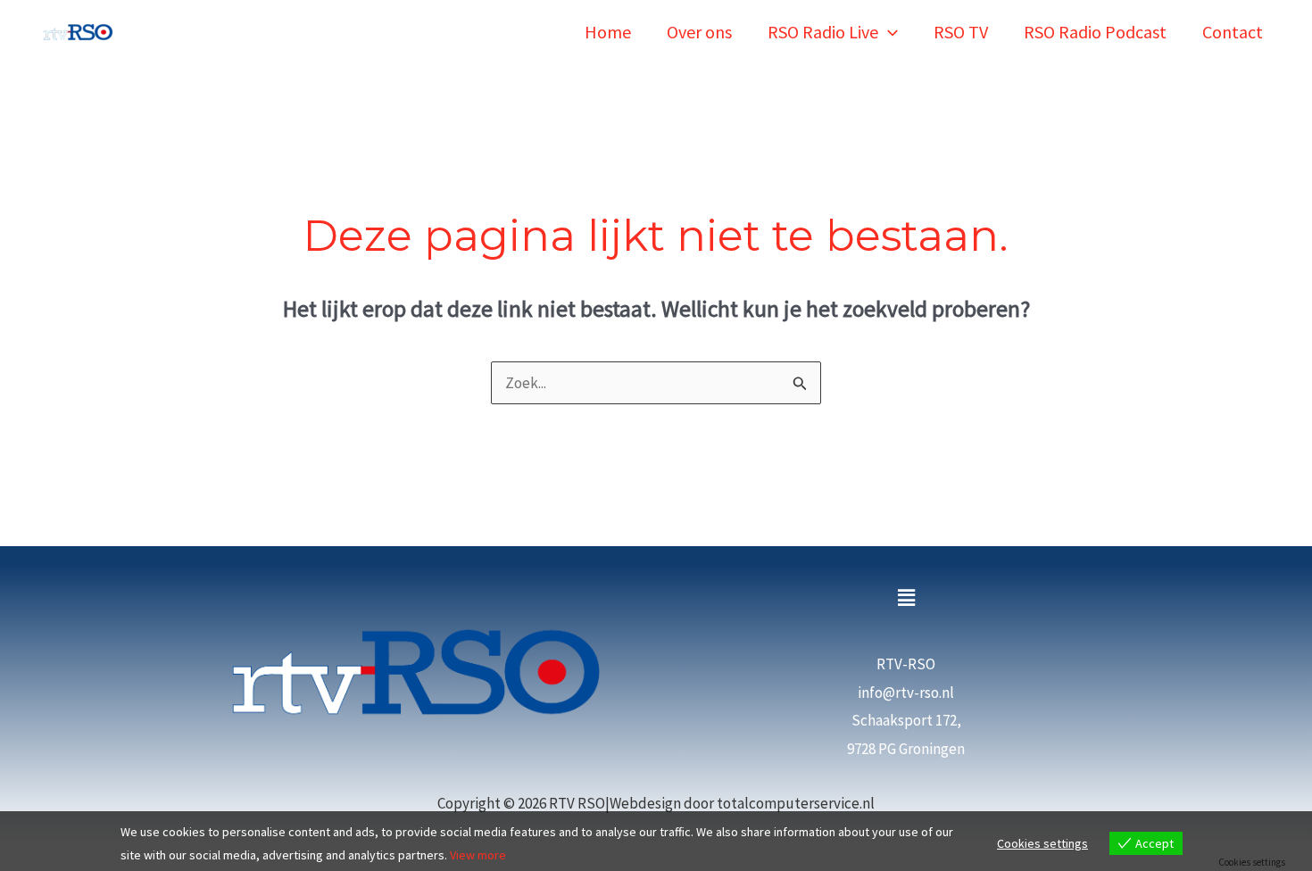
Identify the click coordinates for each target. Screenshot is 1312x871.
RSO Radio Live (823, 32)
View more (478, 855)
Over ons (699, 32)
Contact (1232, 32)
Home (608, 32)
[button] (888, 31)
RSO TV (961, 32)
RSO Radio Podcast (1095, 32)
